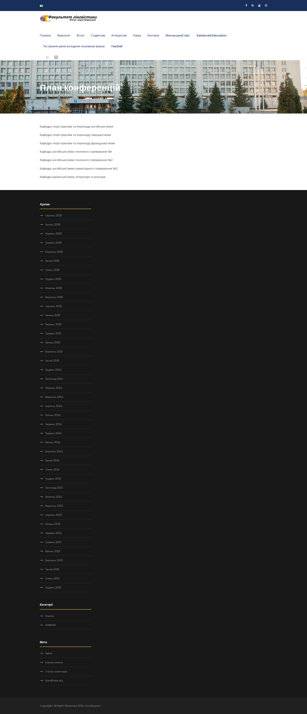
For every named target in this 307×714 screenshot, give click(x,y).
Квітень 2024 (52, 442)
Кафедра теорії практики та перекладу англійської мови (76, 127)
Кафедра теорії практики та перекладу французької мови (77, 143)
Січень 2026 (52, 270)
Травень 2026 (53, 242)
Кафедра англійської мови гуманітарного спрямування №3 (78, 169)
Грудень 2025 (53, 279)
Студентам (98, 35)
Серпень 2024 (53, 406)
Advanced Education (211, 35)
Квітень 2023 (52, 551)
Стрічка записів (54, 662)
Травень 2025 (53, 333)
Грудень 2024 (53, 370)
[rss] (253, 5)
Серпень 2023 (53, 515)
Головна (45, 35)
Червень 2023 (53, 533)
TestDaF (117, 46)
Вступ (80, 35)
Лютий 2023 (52, 569)
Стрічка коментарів (56, 671)
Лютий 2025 (52, 360)
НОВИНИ (50, 625)
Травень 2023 (53, 542)
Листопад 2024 (54, 379)
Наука (137, 35)
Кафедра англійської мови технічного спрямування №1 (76, 152)
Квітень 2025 (52, 342)
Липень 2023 (52, 524)
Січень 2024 (52, 469)
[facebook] (246, 5)
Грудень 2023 (53, 478)
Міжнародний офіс (178, 35)
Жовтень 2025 (53, 288)
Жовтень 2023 (53, 497)
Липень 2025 (52, 315)
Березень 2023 (54, 560)
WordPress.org (54, 680)
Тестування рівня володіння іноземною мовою (74, 46)
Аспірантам (119, 35)
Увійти (48, 653)
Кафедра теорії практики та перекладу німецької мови (75, 135)
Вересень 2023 (54, 506)
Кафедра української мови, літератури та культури (73, 177)
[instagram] (266, 5)
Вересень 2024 (54, 397)
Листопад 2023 (54, 487)
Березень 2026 (54, 252)
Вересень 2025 (54, 297)
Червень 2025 (53, 324)
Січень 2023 (52, 578)
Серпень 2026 (53, 215)
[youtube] (259, 5)
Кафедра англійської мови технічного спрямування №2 (76, 160)
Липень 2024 (53, 415)
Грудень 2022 (53, 587)
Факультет (63, 35)
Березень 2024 (54, 451)
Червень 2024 (53, 424)
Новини (49, 616)
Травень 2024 (53, 433)
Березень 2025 (54, 351)
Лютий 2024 (52, 460)
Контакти (153, 35)
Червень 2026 (53, 233)
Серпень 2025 (53, 306)
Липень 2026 (52, 224)
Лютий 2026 (52, 261)
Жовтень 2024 (53, 388)
